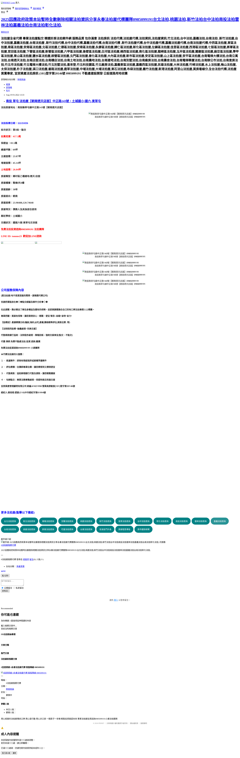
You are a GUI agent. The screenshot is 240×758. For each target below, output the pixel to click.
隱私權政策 (134, 723)
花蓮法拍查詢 (67, 529)
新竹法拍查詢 (105, 521)
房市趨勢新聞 (144, 529)
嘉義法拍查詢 (220, 521)
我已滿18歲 (6, 753)
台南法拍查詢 (10, 529)
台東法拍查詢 (86, 529)
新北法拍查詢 (29, 521)
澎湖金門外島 (105, 529)
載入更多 (5, 576)
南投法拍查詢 (182, 521)
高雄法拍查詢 (29, 529)
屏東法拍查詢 (48, 529)
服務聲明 (143, 723)
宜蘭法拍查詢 (67, 521)
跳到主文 (5, 32)
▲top (3, 571)
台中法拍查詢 (144, 521)
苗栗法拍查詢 (124, 521)
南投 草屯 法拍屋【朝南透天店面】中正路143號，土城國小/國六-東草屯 (53, 101)
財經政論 (22, 79)
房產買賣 (20, 566)
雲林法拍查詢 (201, 521)
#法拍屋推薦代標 (8, 545)
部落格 (9, 87)
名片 (8, 90)
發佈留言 (5, 591)
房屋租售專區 (124, 529)
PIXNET (101, 723)
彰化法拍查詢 (162, 521)
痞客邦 (26, 559)
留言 (32, 559)
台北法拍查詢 (10, 521)
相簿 (8, 84)
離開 (14, 753)
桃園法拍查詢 (86, 521)
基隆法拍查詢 (48, 521)
